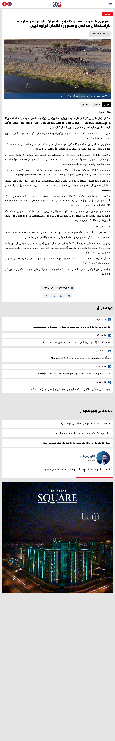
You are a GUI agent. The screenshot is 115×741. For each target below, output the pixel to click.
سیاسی (107, 14)
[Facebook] (46, 295)
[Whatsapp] (61, 295)
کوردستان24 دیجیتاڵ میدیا (55, 287)
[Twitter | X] (53, 295)
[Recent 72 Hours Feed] (9, 4)
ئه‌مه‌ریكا (96, 104)
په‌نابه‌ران (84, 104)
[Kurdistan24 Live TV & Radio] (4, 4)
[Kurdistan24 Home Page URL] (57, 4)
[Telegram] (69, 295)
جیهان (106, 104)
